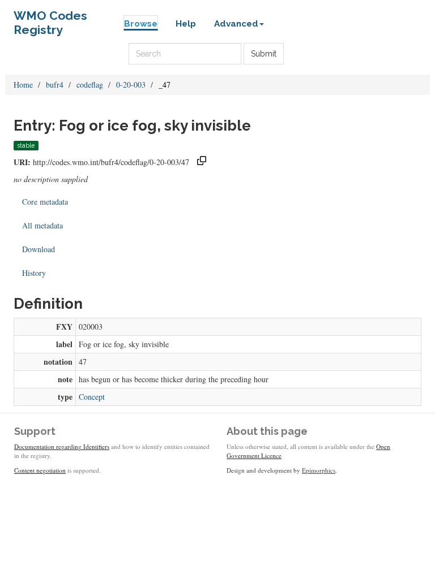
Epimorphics (318, 470)
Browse (140, 24)
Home (23, 84)
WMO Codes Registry (50, 18)
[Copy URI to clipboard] (201, 162)
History (34, 272)
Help (186, 24)
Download (38, 249)
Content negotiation (40, 470)
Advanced (236, 24)
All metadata (42, 225)
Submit (263, 53)
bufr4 (54, 84)
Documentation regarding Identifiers (61, 446)
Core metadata (45, 201)
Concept (92, 396)
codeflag (89, 84)
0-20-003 (131, 84)
